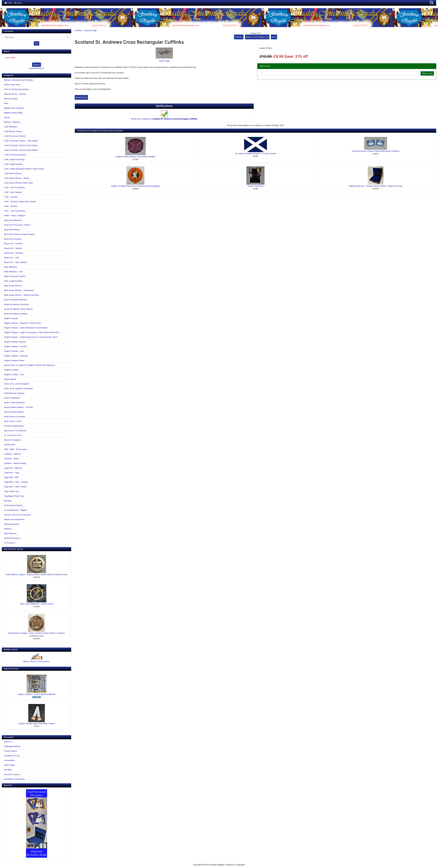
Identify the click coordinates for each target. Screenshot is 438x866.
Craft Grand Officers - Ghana (16, 178)
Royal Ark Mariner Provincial (16, 304)
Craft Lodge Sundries (13, 164)
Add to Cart (427, 73)
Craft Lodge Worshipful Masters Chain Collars (24, 169)
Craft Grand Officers (13, 173)
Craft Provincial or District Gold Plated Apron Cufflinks (375, 151)
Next (274, 37)
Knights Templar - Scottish (15, 346)
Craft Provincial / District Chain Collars (21, 145)
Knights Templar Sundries (15, 342)
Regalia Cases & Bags (13, 113)
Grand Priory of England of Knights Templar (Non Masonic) (29, 365)
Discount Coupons (12, 774)
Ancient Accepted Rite (13, 426)
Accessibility (9, 760)
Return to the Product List (257, 37)
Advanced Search (36, 68)
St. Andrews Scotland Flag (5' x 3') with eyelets (255, 153)
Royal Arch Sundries (12, 239)
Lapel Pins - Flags (11, 472)
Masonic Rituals (11, 98)
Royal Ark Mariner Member (15, 300)
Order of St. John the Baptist (16, 384)
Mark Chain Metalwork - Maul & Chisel (36, 604)
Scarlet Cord (9, 444)
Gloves (7, 117)
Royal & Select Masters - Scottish (18, 407)
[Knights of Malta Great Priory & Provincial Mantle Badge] (135, 175)
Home (9, 3)
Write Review (81, 97)
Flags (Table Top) (11, 491)
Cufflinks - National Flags (86, 30)
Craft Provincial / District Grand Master (21, 150)
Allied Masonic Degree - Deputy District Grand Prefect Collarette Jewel (36, 574)
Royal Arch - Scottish (13, 243)
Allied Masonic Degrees (14, 393)
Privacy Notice (10, 751)
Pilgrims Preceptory (12, 440)
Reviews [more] (11, 649)
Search (36, 65)
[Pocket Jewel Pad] (255, 175)
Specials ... (8, 529)
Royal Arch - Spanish (13, 248)
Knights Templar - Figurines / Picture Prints (22, 323)
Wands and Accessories (14, 519)
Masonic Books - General (15, 94)
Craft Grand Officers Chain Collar (18, 183)
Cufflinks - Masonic (12, 454)
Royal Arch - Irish (11, 257)
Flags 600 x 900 (11, 477)
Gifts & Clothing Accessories (16, 89)
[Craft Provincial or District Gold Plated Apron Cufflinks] (375, 143)
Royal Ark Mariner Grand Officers (18, 309)
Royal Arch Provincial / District (17, 225)
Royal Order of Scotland (14, 416)
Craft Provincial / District (15, 136)
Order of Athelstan (12, 398)
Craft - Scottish (11, 197)
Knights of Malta (11, 370)
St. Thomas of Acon (12, 435)
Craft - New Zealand (13, 192)
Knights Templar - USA (14, 351)
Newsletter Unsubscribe (14, 779)
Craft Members (10, 127)
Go (36, 43)
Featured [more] (11, 668)
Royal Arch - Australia (13, 253)
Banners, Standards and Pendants (18, 80)
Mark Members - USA (13, 271)
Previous (238, 37)
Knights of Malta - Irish (14, 374)
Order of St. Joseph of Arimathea (18, 388)
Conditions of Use (12, 755)
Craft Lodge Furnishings (14, 159)
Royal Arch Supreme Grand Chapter (19, 234)
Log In (19, 3)
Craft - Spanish (10, 206)
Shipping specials (11, 524)
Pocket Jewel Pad (255, 186)
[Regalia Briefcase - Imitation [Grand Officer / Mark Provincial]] (375, 175)
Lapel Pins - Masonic (13, 468)
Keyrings (7, 501)
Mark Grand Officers (13, 285)
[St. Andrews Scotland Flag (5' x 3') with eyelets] (255, 144)
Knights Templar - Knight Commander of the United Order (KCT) (32, 332)
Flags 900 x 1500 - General (16, 482)
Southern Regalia (217, 864)
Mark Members (10, 267)
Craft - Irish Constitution (14, 187)
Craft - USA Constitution (14, 211)
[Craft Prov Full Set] (36, 823)
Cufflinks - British (11, 458)
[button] (431, 3)
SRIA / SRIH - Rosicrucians (15, 449)
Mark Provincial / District (15, 276)
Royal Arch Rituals (12, 229)
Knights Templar (11, 318)
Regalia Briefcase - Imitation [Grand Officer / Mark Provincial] (375, 186)
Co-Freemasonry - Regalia (15, 510)
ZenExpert (240, 864)
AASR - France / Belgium (14, 215)
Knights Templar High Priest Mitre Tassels (36, 723)
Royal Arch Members (13, 220)
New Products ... (11, 533)
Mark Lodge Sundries (13, 281)
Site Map (8, 770)
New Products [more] (13, 549)
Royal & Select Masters (14, 412)
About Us (8, 741)
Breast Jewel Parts (12, 84)
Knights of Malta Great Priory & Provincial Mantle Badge (135, 186)
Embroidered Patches (13, 505)
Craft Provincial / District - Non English (21, 141)
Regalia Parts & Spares (14, 108)
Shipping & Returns (12, 746)
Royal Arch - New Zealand (15, 262)
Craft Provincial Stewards (15, 155)
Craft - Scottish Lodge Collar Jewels (20, 201)
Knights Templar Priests (14, 360)
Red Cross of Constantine (15, 430)
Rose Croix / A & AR (12, 421)
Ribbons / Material (12, 122)
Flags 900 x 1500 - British (15, 487)
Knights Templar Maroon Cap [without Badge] (135, 156)
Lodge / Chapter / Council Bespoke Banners (37, 694)
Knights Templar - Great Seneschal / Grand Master (26, 328)
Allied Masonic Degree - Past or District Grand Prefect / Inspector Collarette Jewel (36, 634)
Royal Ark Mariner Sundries (15, 314)
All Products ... (10, 543)
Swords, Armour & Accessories (17, 515)
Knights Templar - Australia (15, 356)
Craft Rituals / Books (13, 131)
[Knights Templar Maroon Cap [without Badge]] (135, 146)
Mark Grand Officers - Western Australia (21, 295)
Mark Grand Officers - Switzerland (19, 290)
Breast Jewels (10, 379)
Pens (6, 103)
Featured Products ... (13, 538)
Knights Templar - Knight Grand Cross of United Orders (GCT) (31, 337)
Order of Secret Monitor (14, 402)
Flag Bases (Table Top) (14, 496)
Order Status (9, 765)
